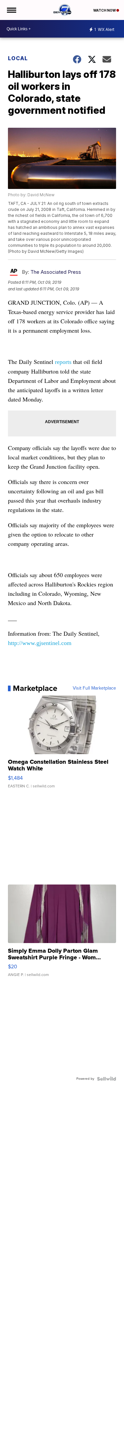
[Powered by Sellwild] (106, 1078)
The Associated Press (55, 272)
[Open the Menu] (11, 10)
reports (63, 362)
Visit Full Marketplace (94, 688)
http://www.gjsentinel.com (39, 643)
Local (18, 58)
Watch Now (104, 10)
